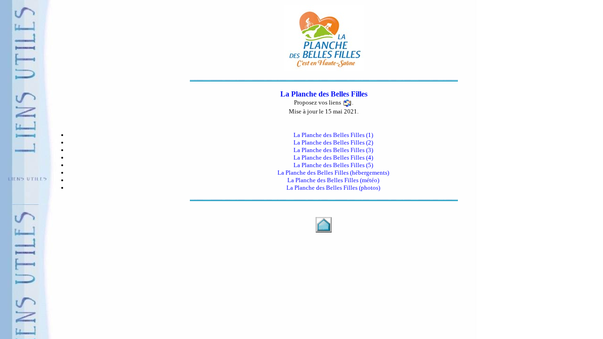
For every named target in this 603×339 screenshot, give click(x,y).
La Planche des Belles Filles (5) (333, 165)
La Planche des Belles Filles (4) (333, 157)
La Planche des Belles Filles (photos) (333, 187)
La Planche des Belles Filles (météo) (333, 180)
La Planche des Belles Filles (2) (333, 142)
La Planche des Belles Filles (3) (333, 149)
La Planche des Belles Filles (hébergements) (333, 172)
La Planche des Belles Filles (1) (333, 134)
